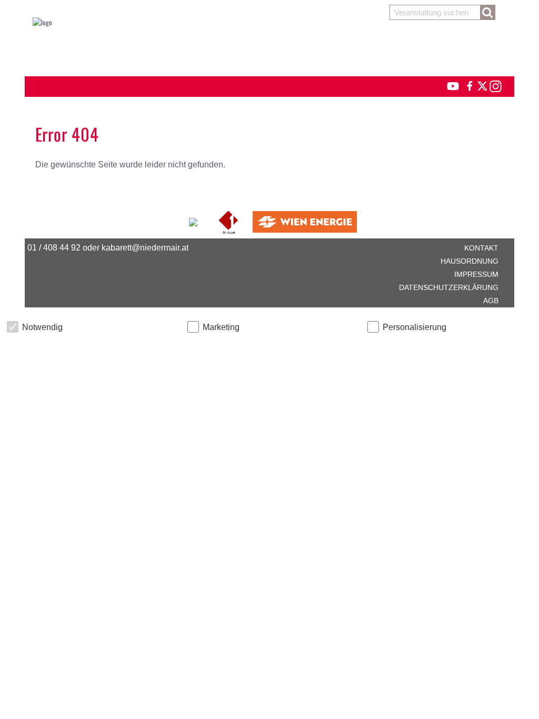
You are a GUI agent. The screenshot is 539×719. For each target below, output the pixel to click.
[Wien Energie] (305, 220)
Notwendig (42, 327)
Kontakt (481, 248)
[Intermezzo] (194, 220)
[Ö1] (229, 220)
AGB (490, 300)
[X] (480, 84)
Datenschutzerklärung (448, 287)
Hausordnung (469, 261)
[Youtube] (448, 84)
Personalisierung (414, 327)
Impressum (476, 274)
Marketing (221, 327)
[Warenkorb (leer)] (269, 48)
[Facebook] (469, 84)
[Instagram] (495, 84)
